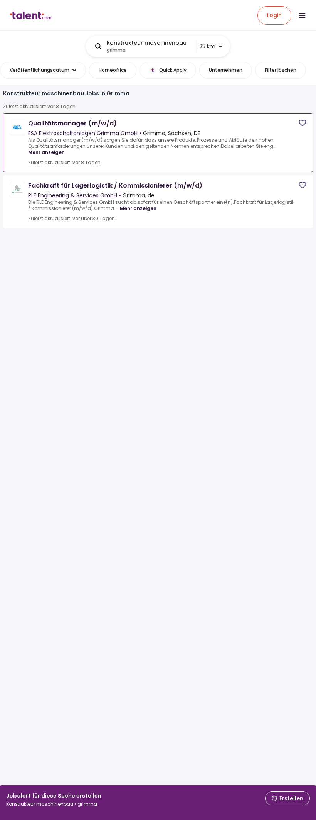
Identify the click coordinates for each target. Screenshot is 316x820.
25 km (207, 46)
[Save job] (302, 123)
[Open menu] (302, 15)
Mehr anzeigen (46, 152)
